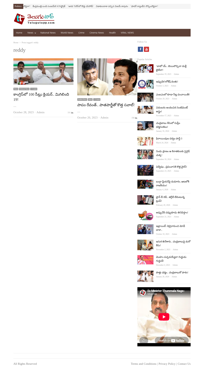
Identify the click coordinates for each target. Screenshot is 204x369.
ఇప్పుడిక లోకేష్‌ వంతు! (167, 81)
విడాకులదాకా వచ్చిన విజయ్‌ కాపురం (104, 6)
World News (67, 32)
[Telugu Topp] (34, 19)
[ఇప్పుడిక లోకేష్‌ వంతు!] (145, 82)
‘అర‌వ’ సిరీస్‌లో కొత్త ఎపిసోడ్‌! (72, 6)
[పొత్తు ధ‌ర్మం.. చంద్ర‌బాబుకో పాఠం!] (145, 273)
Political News (24, 89)
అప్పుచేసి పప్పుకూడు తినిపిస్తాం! (172, 212)
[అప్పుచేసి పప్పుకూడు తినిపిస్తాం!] (145, 213)
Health (112, 32)
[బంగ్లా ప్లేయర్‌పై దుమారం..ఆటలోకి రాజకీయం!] (145, 182)
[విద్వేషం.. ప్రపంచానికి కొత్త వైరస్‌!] (145, 167)
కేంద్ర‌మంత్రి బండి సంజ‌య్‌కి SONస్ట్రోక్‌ (41, 6)
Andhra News (82, 99)
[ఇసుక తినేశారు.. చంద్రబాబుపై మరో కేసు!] (145, 242)
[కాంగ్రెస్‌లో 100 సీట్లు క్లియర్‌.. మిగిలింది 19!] (43, 61)
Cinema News (97, 32)
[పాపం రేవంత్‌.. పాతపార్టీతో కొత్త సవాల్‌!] (107, 61)
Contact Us (184, 363)
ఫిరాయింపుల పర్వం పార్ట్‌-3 (169, 138)
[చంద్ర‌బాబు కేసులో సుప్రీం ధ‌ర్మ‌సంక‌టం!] (145, 123)
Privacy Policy (167, 363)
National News (48, 32)
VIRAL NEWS (127, 32)
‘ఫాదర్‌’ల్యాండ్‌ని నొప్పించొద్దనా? (136, 6)
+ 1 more (34, 89)
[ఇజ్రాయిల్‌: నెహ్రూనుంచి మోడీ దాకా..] (145, 226)
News (30, 32)
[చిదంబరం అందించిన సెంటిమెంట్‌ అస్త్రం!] (145, 108)
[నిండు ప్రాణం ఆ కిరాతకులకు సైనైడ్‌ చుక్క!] (145, 152)
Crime (81, 32)
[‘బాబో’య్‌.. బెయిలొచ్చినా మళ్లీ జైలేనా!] (145, 66)
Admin (40, 112)
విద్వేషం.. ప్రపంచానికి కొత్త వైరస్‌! (171, 166)
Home (19, 32)
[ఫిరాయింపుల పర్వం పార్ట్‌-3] (145, 139)
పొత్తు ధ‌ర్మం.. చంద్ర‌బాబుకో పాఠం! (172, 272)
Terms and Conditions (143, 363)
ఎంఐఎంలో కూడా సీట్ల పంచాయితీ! (173, 94)
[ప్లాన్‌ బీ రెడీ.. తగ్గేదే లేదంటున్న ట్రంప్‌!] (145, 197)
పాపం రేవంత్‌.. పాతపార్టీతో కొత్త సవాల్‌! (106, 105)
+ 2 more (97, 99)
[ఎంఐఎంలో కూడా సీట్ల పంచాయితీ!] (145, 95)
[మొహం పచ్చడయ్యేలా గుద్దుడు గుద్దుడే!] (145, 257)
